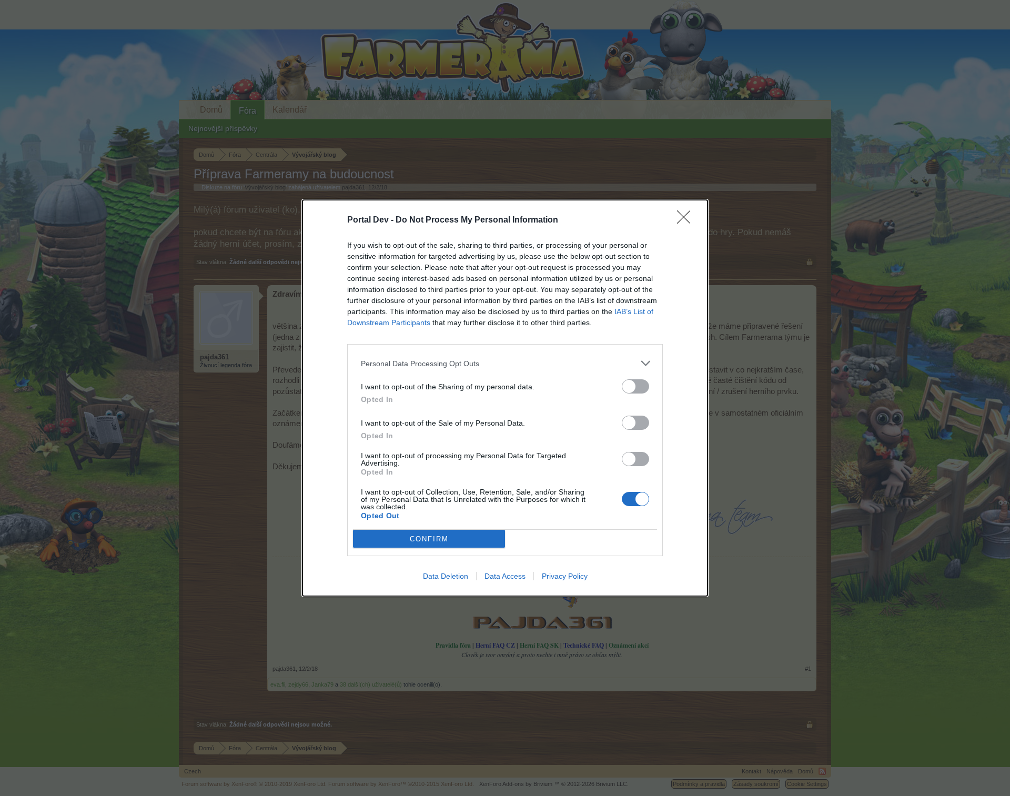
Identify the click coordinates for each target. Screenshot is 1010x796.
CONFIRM (429, 539)
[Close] (687, 220)
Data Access (505, 576)
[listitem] (505, 363)
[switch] (635, 386)
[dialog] (505, 398)
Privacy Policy (565, 576)
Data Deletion (445, 576)
